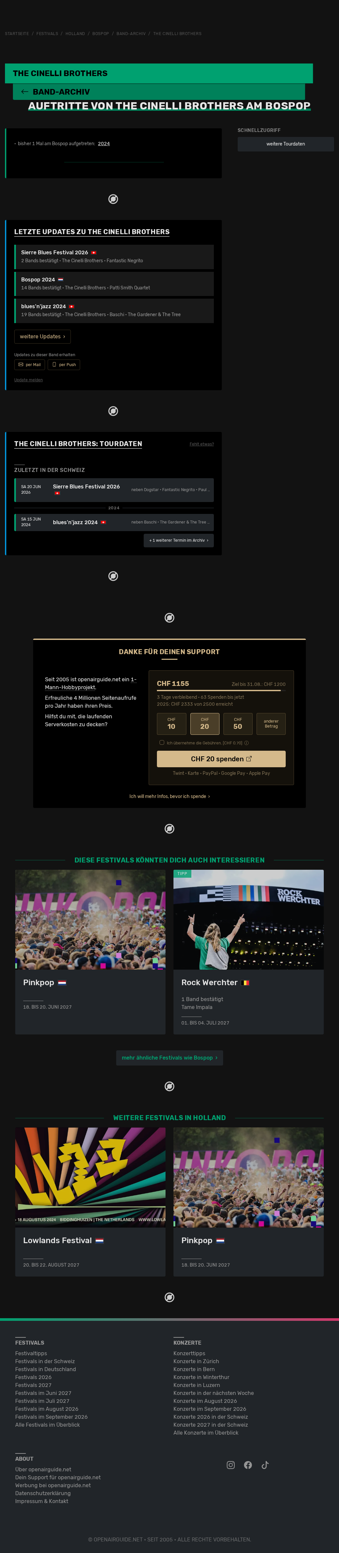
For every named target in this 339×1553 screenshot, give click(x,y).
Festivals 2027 (33, 1385)
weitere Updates (40, 336)
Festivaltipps (31, 1353)
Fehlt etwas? (202, 444)
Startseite (17, 33)
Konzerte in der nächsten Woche (213, 1393)
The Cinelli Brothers (177, 33)
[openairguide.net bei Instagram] (231, 1465)
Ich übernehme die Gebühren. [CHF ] (204, 743)
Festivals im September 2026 (51, 1417)
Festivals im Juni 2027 (43, 1393)
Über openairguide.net (43, 1469)
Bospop (100, 33)
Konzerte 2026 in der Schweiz (210, 1417)
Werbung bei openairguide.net (53, 1485)
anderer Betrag (271, 724)
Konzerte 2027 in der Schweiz (210, 1425)
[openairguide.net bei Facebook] (248, 1465)
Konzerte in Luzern (196, 1385)
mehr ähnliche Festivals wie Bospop (167, 1058)
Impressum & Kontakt (41, 1501)
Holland (75, 33)
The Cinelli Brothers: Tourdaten (78, 444)
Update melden (28, 380)
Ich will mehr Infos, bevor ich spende (167, 796)
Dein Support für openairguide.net (58, 1477)
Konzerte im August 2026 (205, 1401)
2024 (104, 144)
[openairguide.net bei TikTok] (265, 1465)
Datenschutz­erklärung (43, 1493)
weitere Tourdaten (285, 144)
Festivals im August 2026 (46, 1409)
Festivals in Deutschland (45, 1369)
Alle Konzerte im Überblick (205, 1433)
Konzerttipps (189, 1353)
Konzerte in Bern (194, 1369)
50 (237, 724)
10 (171, 724)
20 (204, 724)
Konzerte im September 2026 (209, 1409)
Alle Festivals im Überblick (47, 1425)
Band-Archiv (131, 33)
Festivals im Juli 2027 (42, 1401)
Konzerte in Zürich (196, 1361)
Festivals (47, 33)
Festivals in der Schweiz (45, 1361)
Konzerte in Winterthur (201, 1377)
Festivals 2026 (33, 1377)
